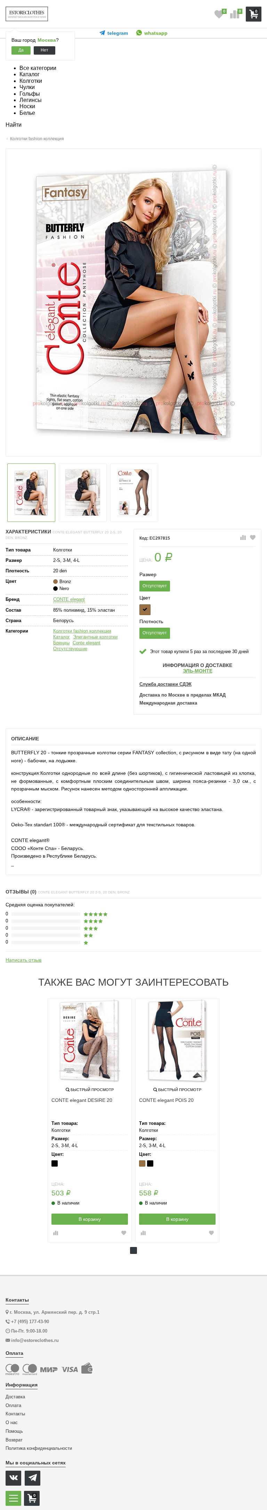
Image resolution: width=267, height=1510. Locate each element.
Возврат (14, 1440)
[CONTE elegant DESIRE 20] (89, 1040)
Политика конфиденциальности (39, 1448)
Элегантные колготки (95, 636)
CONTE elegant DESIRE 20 (81, 1100)
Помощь (14, 1431)
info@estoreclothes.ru (35, 1340)
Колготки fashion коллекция (82, 631)
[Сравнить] (243, 538)
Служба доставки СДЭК (165, 684)
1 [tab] (133, 1250)
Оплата (13, 1405)
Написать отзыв (23, 960)
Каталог (61, 636)
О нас (12, 1422)
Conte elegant (86, 642)
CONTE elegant (69, 599)
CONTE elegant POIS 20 (166, 1100)
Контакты (15, 1414)
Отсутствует (155, 585)
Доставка (15, 1396)
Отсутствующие (70, 648)
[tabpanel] (90, 1120)
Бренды (61, 642)
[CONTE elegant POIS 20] (177, 1040)
